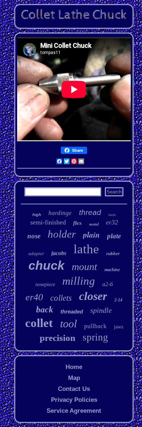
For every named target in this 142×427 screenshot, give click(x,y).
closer (93, 296)
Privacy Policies (74, 399)
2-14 (118, 300)
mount (84, 266)
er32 (112, 222)
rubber (113, 253)
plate (114, 236)
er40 (34, 297)
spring (95, 337)
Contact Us (74, 388)
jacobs (58, 253)
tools (112, 215)
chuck (46, 265)
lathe (86, 249)
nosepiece (45, 284)
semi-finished (48, 222)
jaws (118, 327)
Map (74, 377)
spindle (101, 310)
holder (62, 234)
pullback (95, 326)
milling (78, 280)
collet (39, 323)
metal (94, 224)
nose (33, 236)
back (44, 309)
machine (112, 269)
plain (91, 234)
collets (61, 298)
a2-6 (107, 284)
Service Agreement (74, 410)
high (36, 214)
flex (77, 223)
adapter (36, 253)
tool (68, 324)
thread (90, 212)
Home (74, 366)
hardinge (60, 212)
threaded (71, 311)
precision (57, 338)
